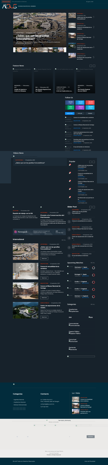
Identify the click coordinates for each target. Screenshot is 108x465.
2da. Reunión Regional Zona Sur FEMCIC (43, 90)
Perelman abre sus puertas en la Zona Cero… (82, 247)
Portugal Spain (81, 274)
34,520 (71, 102)
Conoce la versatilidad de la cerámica (84, 28)
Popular (80, 113)
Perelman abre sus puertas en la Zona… (84, 58)
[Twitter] (100, 1)
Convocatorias (61, 87)
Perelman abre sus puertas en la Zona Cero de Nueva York (84, 140)
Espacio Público (81, 43)
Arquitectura (80, 23)
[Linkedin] (105, 1)
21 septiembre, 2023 (81, 55)
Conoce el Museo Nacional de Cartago (84, 38)
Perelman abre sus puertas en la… (86, 198)
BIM (36, 87)
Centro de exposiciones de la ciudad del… (84, 48)
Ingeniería (17, 85)
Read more (44, 258)
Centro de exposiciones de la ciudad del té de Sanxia (83, 133)
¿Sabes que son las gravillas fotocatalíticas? (32, 37)
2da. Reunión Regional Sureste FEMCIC (84, 90)
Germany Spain (81, 267)
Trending (90, 113)
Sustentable (20, 33)
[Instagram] (102, 1)
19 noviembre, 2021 (25, 210)
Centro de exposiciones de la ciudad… (85, 190)
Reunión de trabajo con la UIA (23, 213)
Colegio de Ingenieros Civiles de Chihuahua (20, 90)
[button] (73, 1)
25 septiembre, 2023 (31, 33)
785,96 (81, 107)
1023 (70, 107)
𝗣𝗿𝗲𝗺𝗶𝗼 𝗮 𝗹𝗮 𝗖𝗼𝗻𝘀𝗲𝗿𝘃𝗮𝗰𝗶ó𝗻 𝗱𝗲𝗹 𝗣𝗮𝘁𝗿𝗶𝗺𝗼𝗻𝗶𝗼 (52, 216)
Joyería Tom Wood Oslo (18, 1)
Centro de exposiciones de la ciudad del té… (82, 237)
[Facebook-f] (97, 1)
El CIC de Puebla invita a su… (64, 91)
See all (64, 240)
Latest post (70, 113)
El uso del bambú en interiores (82, 147)
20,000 (91, 102)
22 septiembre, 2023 (81, 35)
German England (81, 296)
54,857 (91, 107)
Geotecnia (15, 210)
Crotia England (81, 281)
